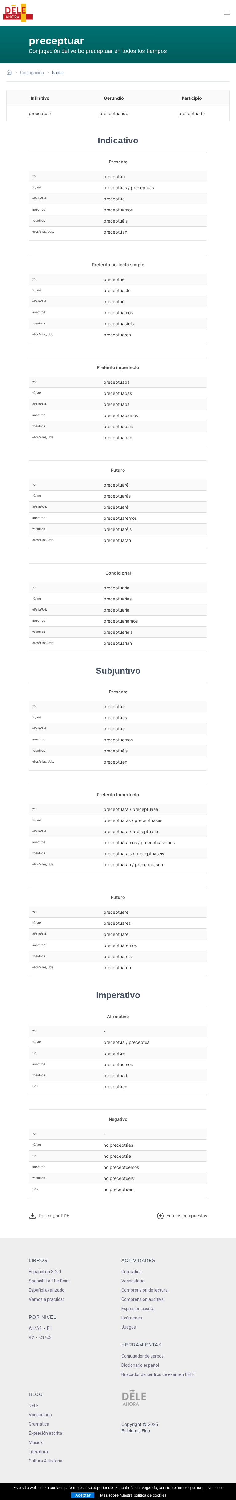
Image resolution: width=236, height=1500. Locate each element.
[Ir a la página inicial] (10, 73)
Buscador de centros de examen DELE (158, 1374)
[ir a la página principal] (18, 13)
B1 (49, 1328)
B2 (31, 1337)
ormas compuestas (187, 1215)
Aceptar (83, 1495)
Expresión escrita (138, 1308)
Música (36, 1442)
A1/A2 (35, 1328)
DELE (34, 1405)
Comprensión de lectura (144, 1290)
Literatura (38, 1451)
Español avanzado (47, 1290)
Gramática (131, 1271)
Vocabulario (132, 1280)
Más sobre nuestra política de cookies (133, 1495)
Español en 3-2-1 (45, 1271)
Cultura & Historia (45, 1460)
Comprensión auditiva (142, 1299)
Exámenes (131, 1317)
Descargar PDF (53, 1215)
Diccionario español (140, 1365)
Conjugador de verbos (142, 1356)
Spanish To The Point (49, 1280)
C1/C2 (45, 1337)
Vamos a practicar (46, 1299)
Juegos (128, 1327)
